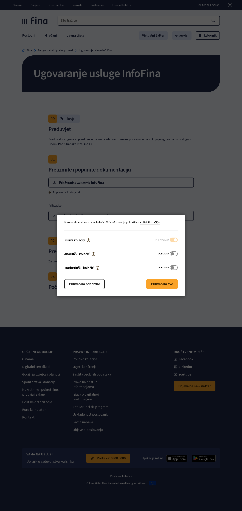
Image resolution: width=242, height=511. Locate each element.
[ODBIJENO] (174, 254)
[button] (88, 240)
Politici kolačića (150, 222)
